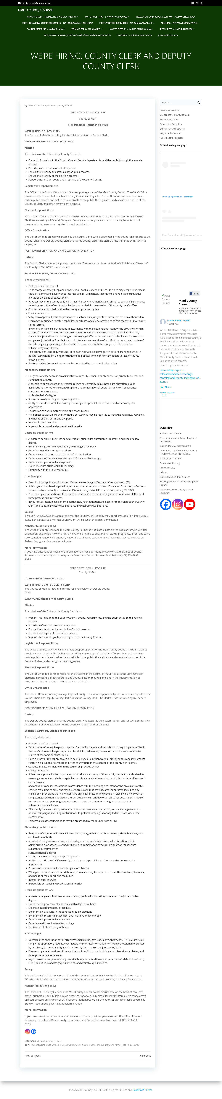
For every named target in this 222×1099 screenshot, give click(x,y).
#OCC (85, 1044)
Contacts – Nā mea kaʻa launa (134, 35)
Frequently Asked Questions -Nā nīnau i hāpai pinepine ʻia (77, 35)
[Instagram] (27, 1031)
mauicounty (133, 1044)
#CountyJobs (52, 1044)
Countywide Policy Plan (171, 124)
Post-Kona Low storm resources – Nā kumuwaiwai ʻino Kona (57, 22)
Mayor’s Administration (171, 133)
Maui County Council (35, 9)
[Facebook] (33, 1031)
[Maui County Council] (168, 299)
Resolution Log (167, 467)
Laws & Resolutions (169, 110)
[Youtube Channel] (189, 504)
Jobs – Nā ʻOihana (168, 35)
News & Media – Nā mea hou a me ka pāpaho (51, 16)
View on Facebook (167, 392)
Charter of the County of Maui (174, 114)
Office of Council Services (172, 128)
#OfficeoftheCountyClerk (101, 1044)
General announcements (49, 1041)
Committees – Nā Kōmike (85, 29)
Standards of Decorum (171, 458)
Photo (168, 387)
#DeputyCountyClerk (70, 1044)
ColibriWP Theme (142, 1090)
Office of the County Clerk (40, 105)
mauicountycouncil (194, 235)
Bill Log (163, 472)
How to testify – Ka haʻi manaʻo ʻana (130, 29)
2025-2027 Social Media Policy (175, 476)
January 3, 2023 (64, 105)
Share (164, 395)
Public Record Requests (171, 137)
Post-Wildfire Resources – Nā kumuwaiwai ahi (125, 22)
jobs (124, 1044)
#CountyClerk (38, 1044)
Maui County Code (169, 119)
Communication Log (170, 463)
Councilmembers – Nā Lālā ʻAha (45, 29)
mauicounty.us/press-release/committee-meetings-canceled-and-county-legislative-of (179, 373)
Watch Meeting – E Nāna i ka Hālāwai (106, 16)
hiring (117, 1044)
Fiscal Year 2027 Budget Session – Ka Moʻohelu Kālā (165, 16)
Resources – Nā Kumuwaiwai (176, 29)
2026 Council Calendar (171, 433)
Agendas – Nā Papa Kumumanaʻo (179, 22)
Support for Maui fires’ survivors (175, 445)
